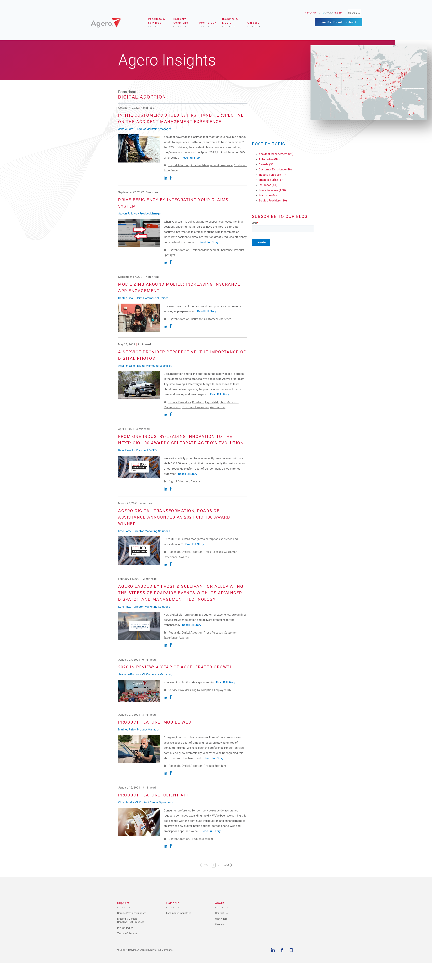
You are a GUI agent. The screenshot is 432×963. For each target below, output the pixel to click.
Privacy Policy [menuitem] (125, 927)
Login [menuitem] (339, 12)
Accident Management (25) (276, 154)
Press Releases (213, 551)
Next (226, 865)
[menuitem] (157, 21)
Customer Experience (217, 319)
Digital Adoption (178, 165)
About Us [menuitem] (311, 12)
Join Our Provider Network (339, 22)
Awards (195, 481)
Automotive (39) (269, 159)
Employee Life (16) (271, 179)
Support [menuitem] (123, 903)
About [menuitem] (219, 903)
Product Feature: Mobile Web (154, 722)
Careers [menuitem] (219, 924)
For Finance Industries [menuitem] (178, 913)
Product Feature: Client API (153, 795)
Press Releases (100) (272, 190)
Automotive (217, 407)
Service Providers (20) (273, 200)
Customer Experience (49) (275, 169)
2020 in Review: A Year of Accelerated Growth (175, 667)
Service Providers (179, 402)
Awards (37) (267, 164)
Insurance (226, 165)
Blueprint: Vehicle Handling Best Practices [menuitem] (130, 920)
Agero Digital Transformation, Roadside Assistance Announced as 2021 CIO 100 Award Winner (174, 517)
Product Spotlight (215, 765)
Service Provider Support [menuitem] (131, 913)
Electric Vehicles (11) (272, 174)
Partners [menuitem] (173, 903)
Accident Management (205, 165)
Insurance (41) (268, 185)
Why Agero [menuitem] (221, 918)
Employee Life (223, 690)
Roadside (198, 402)
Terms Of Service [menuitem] (127, 933)
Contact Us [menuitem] (221, 913)
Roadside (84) (268, 195)
